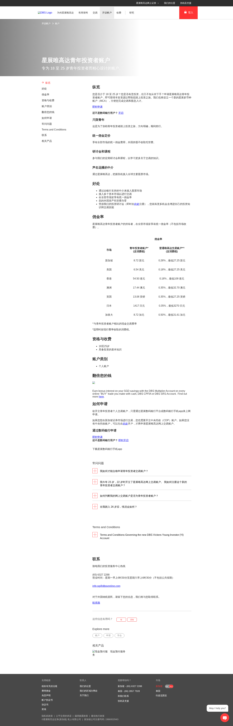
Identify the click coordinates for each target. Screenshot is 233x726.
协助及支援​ (185, 3)
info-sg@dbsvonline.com (106, 586)
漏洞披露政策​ (81, 716)
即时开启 (123, 440)
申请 (108, 635)
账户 (57, 23)
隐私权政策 (47, 716)
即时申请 (97, 106)
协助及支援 (123, 701)
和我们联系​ (123, 696)
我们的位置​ (169, 3)
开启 (120, 113)
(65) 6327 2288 (134, 686)
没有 (132, 620)
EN (167, 686)
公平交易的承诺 (63, 716)
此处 (136, 204)
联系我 (96, 602)
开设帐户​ (46, 23)
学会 (119, 635)
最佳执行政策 (97, 716)
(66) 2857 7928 (132, 691)
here (101, 396)
